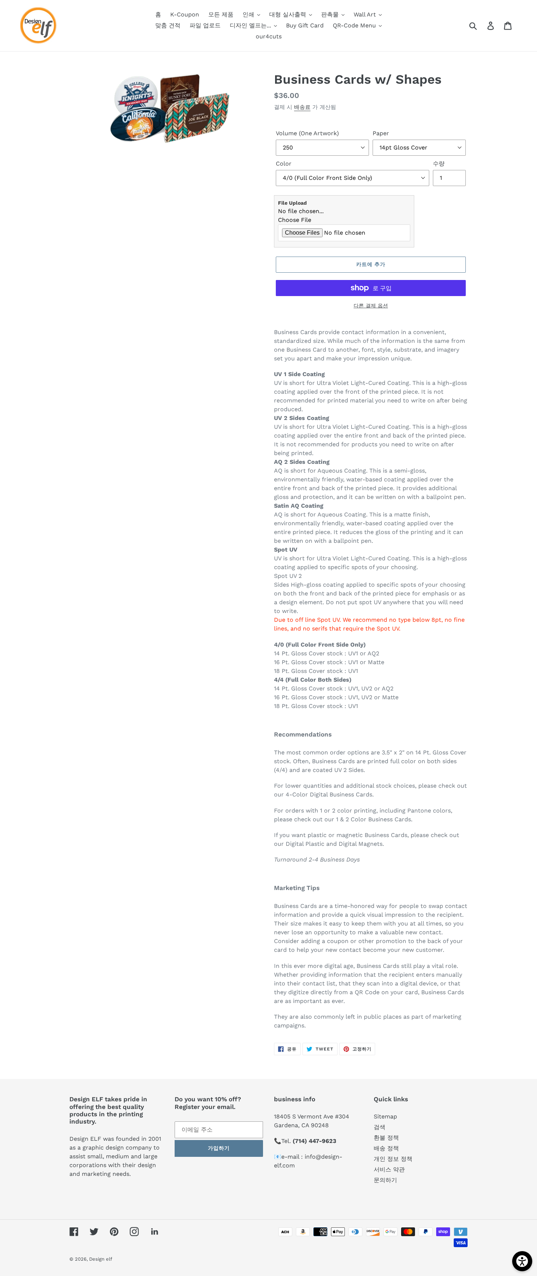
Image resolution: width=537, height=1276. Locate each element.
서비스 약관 (389, 1169)
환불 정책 (386, 1137)
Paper (381, 133)
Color (284, 163)
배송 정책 (386, 1148)
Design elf (100, 1259)
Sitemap (385, 1116)
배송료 (302, 107)
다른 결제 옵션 (371, 305)
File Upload (292, 203)
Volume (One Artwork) (307, 133)
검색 (379, 1127)
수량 (439, 163)
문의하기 (385, 1180)
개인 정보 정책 (393, 1158)
